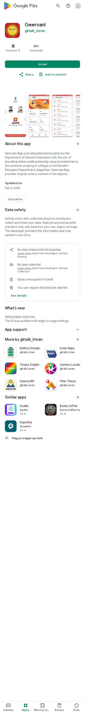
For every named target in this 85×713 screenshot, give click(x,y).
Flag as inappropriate (24, 438)
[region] (42, 48)
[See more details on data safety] (19, 295)
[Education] (15, 199)
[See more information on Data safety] (78, 210)
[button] (19, 50)
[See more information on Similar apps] (78, 397)
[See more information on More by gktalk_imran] (78, 339)
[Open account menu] (78, 6)
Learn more (24, 253)
